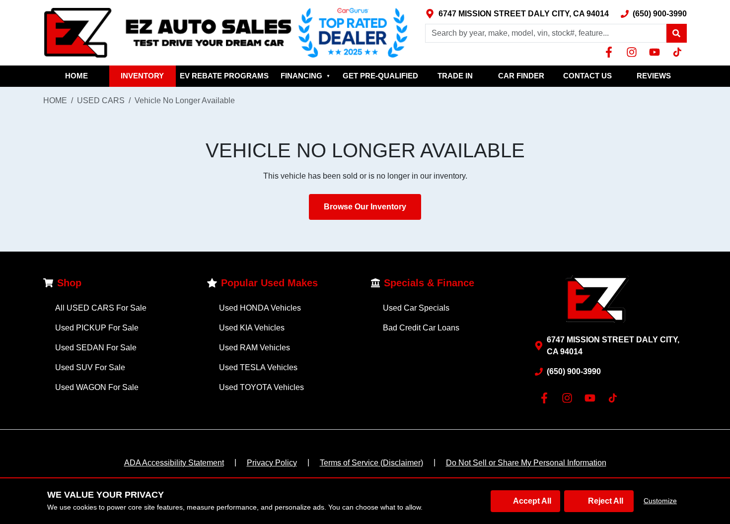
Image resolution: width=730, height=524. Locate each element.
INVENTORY (142, 75)
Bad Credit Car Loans (421, 328)
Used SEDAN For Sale (96, 347)
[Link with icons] (610, 52)
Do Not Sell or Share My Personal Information (526, 462)
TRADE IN (455, 75)
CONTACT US (587, 75)
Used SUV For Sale (90, 367)
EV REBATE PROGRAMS (224, 75)
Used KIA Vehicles (252, 328)
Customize (660, 501)
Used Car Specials (416, 308)
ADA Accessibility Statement (174, 462)
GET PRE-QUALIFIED (380, 75)
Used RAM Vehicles (254, 347)
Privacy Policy (272, 462)
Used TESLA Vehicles (258, 367)
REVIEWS (654, 75)
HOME (76, 75)
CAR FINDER (521, 75)
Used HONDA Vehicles (260, 308)
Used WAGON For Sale (97, 387)
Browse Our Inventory (365, 206)
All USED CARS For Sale (100, 308)
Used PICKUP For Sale (97, 328)
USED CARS (101, 100)
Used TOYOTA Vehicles (261, 387)
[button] (676, 33)
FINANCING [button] (305, 75)
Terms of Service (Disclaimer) (371, 462)
